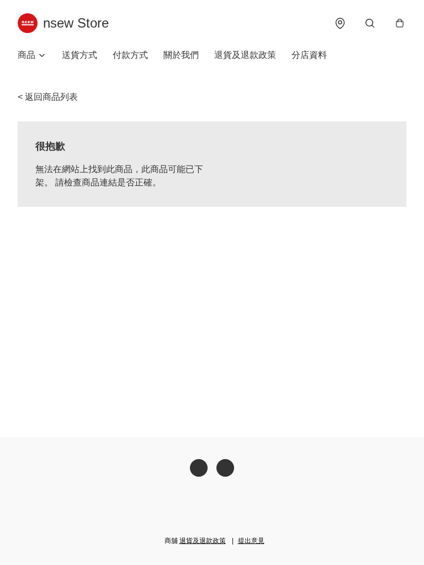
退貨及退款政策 (245, 55)
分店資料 (309, 55)
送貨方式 (79, 55)
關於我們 (181, 55)
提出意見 (251, 541)
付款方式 (130, 55)
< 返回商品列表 (48, 97)
